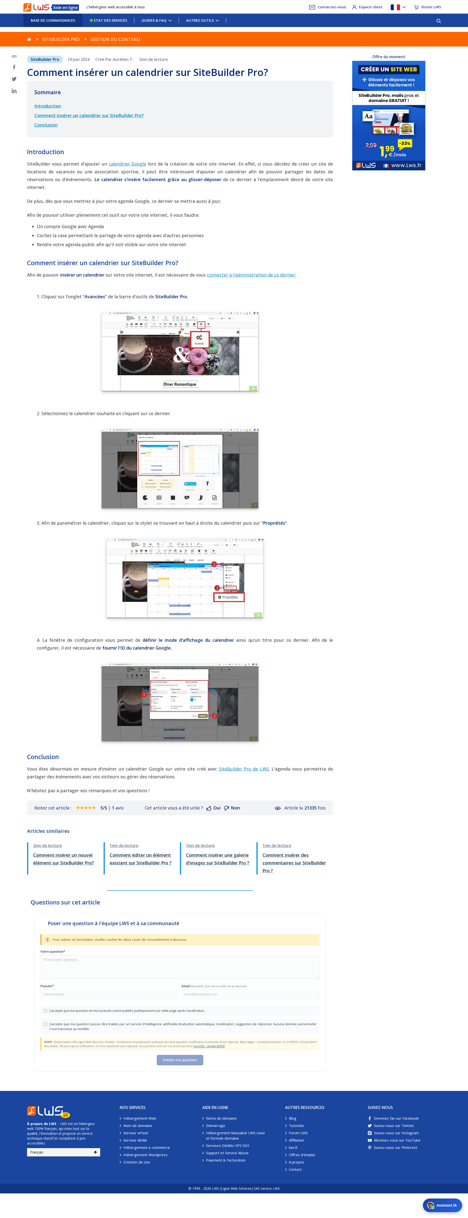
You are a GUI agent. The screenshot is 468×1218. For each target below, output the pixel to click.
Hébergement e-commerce (146, 1147)
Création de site (136, 1162)
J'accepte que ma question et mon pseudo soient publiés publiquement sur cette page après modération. (127, 1010)
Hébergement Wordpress (145, 1154)
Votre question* (52, 951)
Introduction (47, 106)
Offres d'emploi (302, 1154)
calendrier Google (127, 164)
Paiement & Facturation (225, 1160)
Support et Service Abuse (227, 1152)
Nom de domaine (137, 1125)
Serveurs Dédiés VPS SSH (227, 1145)
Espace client (370, 6)
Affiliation (296, 1140)
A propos (296, 1162)
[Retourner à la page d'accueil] (29, 39)
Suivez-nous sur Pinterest (395, 1147)
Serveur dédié (135, 1140)
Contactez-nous (332, 6)
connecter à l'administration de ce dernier (251, 275)
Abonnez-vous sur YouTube (397, 1140)
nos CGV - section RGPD (209, 1046)
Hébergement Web (139, 1118)
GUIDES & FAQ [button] (154, 20)
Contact (295, 1169)
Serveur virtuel (135, 1132)
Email (214, 986)
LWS (52, 1123)
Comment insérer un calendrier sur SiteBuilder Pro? (89, 115)
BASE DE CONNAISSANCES (53, 20)
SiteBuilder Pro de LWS (244, 769)
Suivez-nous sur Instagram (396, 1132)
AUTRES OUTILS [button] (200, 20)
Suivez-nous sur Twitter (394, 1125)
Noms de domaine (221, 1118)
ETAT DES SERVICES (110, 20)
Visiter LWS (431, 6)
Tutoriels (296, 1125)
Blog (292, 1118)
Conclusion (46, 125)
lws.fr (293, 1147)
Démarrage (215, 1125)
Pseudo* (47, 986)
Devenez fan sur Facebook (396, 1118)
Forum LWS (298, 1132)
